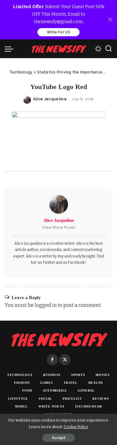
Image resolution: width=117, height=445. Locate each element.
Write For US (58, 32)
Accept (59, 438)
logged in (46, 305)
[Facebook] (52, 359)
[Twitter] (65, 359)
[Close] (110, 20)
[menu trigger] (11, 48)
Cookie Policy (76, 426)
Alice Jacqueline (50, 99)
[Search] (108, 48)
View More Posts (59, 227)
